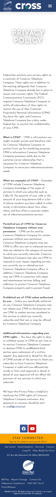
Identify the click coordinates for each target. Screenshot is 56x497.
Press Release (9, 487)
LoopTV (26, 451)
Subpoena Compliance (13, 483)
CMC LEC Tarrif (35, 483)
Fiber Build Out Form (43, 451)
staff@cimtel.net (16, 407)
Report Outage (19, 479)
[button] (50, 6)
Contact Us (35, 479)
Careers (50, 447)
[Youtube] (32, 428)
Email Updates (25, 447)
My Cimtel (10, 447)
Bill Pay (5, 479)
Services (39, 447)
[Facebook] (24, 428)
